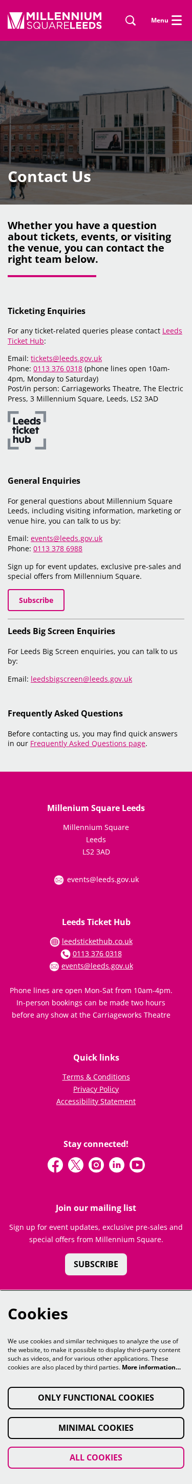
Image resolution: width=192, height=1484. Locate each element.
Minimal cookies (96, 1427)
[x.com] (75, 1165)
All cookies (96, 1457)
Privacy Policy (96, 1089)
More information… (151, 1367)
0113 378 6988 (57, 548)
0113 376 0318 (57, 368)
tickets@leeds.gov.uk (66, 358)
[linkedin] (116, 1165)
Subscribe (36, 600)
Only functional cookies (96, 1397)
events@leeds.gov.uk (66, 538)
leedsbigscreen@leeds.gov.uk (81, 679)
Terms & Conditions (96, 1077)
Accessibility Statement (96, 1101)
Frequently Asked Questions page (87, 743)
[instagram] (96, 1165)
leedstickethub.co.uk (97, 941)
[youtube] (137, 1165)
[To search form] (130, 20)
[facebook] (55, 1165)
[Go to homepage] (55, 20)
